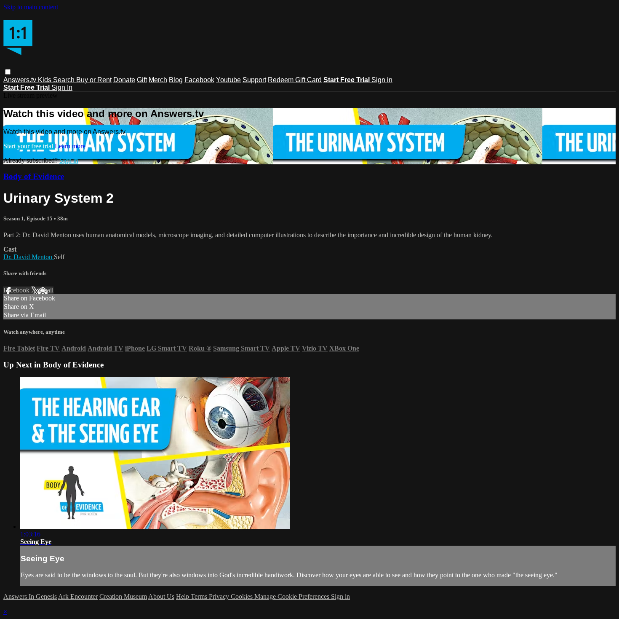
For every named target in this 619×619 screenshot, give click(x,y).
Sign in (381, 79)
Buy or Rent (94, 79)
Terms (200, 596)
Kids (45, 79)
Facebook (199, 79)
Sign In (61, 87)
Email (45, 290)
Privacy (220, 596)
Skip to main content (30, 7)
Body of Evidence (33, 176)
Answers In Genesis (30, 596)
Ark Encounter (78, 596)
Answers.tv (20, 79)
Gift (142, 79)
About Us (161, 596)
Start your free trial (29, 146)
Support (254, 79)
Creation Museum (123, 596)
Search (64, 79)
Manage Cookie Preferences (292, 596)
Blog (176, 79)
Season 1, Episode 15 (28, 218)
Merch (158, 79)
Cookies (242, 596)
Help (183, 596)
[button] (8, 72)
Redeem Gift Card (295, 79)
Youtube (228, 79)
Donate (124, 79)
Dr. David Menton (28, 256)
